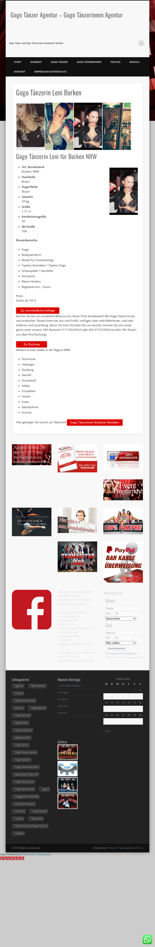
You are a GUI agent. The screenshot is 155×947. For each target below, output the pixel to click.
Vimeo (134, 43)
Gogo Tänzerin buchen (27, 767)
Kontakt (19, 71)
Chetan (26, 854)
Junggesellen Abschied (26, 796)
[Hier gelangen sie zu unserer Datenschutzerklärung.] (123, 469)
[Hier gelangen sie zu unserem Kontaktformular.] (77, 532)
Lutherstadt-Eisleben (69, 685)
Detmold (62, 712)
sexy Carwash (40, 811)
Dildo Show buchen (25, 700)
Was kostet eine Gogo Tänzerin (31, 826)
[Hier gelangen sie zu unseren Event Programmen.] (123, 499)
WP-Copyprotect (41, 854)
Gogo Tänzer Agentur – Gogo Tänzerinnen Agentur (67, 14)
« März (107, 731)
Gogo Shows (21, 722)
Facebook (126, 43)
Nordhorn (63, 699)
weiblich (19, 833)
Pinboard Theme (116, 848)
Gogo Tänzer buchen (26, 752)
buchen (19, 693)
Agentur (19, 686)
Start (17, 62)
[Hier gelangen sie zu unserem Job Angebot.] (77, 571)
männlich (20, 811)
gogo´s (45, 789)
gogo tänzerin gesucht (26, 774)
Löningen (63, 692)
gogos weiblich (22, 737)
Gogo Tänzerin (22, 759)
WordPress (137, 848)
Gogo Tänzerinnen (89, 62)
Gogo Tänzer (59, 62)
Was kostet (37, 818)
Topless (115, 62)
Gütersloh (63, 706)
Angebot (36, 62)
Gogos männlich (23, 730)
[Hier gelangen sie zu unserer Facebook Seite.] (32, 628)
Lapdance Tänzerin (25, 804)
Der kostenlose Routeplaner (120, 653)
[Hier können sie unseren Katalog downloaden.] (77, 471)
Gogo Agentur (39, 708)
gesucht (19, 708)
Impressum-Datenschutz (50, 71)
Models (134, 62)
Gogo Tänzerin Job (24, 782)
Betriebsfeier (38, 686)
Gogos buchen (22, 715)
